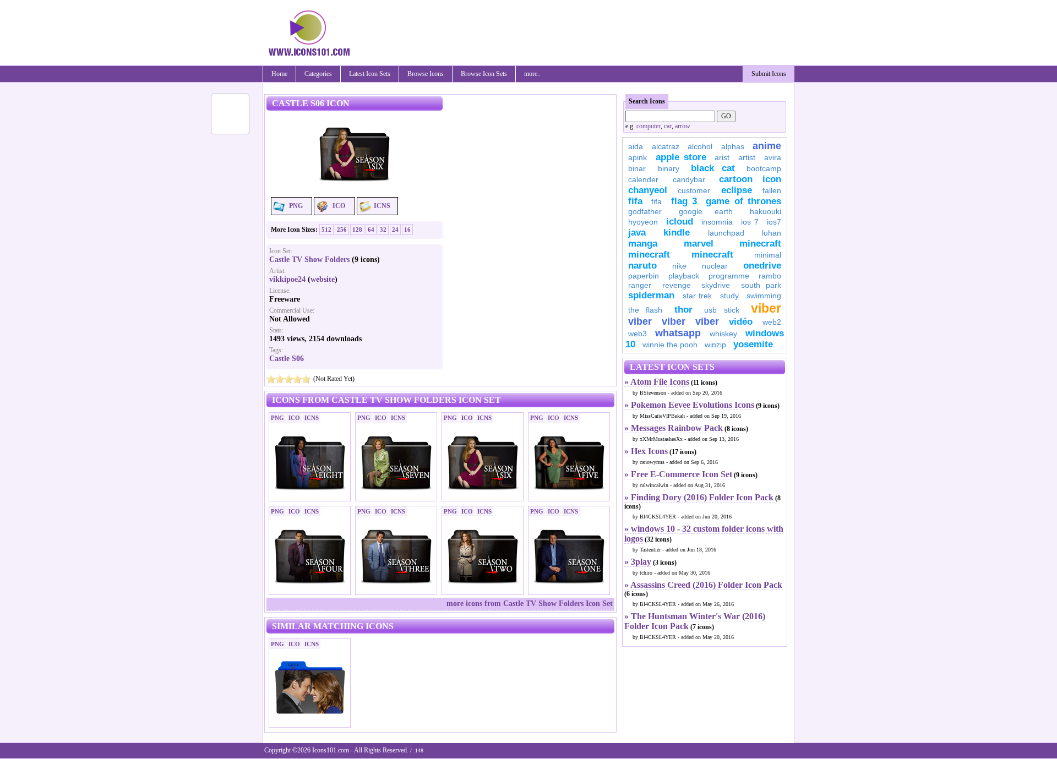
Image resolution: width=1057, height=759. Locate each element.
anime (767, 145)
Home (279, 74)
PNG (296, 206)
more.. (532, 74)
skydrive (715, 285)
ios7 (774, 221)
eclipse (736, 190)
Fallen (771, 190)
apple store (681, 157)
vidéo (741, 321)
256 (342, 229)
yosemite (753, 344)
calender (643, 179)
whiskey (723, 333)
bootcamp (764, 168)
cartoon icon (750, 179)
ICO (339, 206)
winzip (715, 344)
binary (668, 168)
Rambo (770, 275)
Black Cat (713, 168)
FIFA (635, 201)
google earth (706, 211)
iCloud (679, 221)
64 (371, 229)
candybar (689, 179)
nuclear (715, 265)
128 (357, 229)
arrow (682, 126)
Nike (679, 265)
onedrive (762, 265)
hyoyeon (643, 221)
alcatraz (665, 146)
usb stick (721, 309)
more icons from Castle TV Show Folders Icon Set (529, 603)
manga (642, 243)
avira (772, 157)
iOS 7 (750, 221)
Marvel (698, 243)
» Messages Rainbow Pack (673, 428)
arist (722, 157)
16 (407, 229)
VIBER (640, 321)
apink (637, 157)
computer (648, 126)
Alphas (732, 146)
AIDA (635, 146)
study (729, 295)
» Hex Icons (646, 451)
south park (761, 285)
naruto (642, 265)
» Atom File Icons (656, 381)
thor (683, 309)
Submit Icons (768, 74)
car (668, 126)
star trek (697, 295)
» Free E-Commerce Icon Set (678, 474)
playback (683, 275)
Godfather (645, 211)
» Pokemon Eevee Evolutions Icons (689, 404)
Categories (318, 74)
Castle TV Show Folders (309, 259)
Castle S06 (286, 358)
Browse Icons (425, 74)
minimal (767, 254)
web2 (771, 322)
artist (746, 157)
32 (383, 229)
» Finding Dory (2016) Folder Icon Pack (698, 497)
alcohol (700, 146)
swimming (764, 295)
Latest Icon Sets (369, 74)
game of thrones (743, 201)
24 (395, 229)
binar (637, 168)
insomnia (717, 221)
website (322, 279)
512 (326, 229)
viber (766, 308)
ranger (639, 285)
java (637, 232)
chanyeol (647, 190)
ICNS (382, 206)
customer (694, 190)
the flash (645, 309)
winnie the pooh (670, 344)
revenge (676, 285)
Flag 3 (684, 201)
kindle (676, 232)
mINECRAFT (649, 254)
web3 (637, 333)
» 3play (637, 561)
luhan (771, 232)
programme (729, 275)
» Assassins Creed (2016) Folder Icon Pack (703, 584)
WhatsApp (678, 332)
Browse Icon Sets (484, 74)
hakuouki (765, 211)
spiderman (651, 295)
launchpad (726, 232)
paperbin (643, 275)
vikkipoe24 (287, 279)
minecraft (760, 243)
